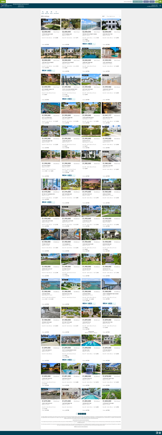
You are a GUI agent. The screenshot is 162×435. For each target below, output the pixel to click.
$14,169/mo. (56, 115)
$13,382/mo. (96, 376)
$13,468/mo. (96, 266)
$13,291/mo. (56, 401)
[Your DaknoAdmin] (3, 1)
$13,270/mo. (76, 401)
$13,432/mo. (117, 347)
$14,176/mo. (76, 87)
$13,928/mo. (117, 191)
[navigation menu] (160, 1)
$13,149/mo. (96, 401)
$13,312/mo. (117, 376)
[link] (42, 12)
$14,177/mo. (56, 31)
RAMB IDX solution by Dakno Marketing (81, 426)
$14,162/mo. (117, 115)
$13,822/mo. (56, 218)
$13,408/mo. (76, 376)
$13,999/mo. (56, 191)
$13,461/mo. (96, 319)
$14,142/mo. (56, 138)
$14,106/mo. (56, 163)
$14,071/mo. (96, 163)
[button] (47, 12)
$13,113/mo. (117, 401)
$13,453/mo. (96, 347)
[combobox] (113, 16)
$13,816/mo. (76, 266)
